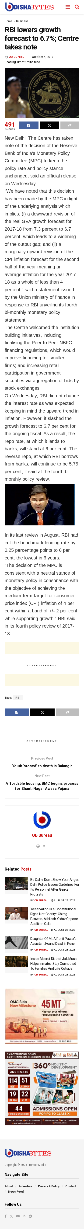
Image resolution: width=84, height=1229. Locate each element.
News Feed (16, 1191)
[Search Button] (77, 7)
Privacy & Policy (49, 1186)
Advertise (25, 1186)
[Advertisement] (42, 648)
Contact (70, 1186)
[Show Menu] (68, 7)
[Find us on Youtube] (18, 1216)
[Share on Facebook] (28, 125)
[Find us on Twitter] (11, 1216)
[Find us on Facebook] (6, 1216)
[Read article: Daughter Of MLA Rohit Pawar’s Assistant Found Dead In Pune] (16, 944)
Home (8, 21)
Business (22, 21)
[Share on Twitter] (50, 125)
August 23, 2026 (64, 900)
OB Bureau (16, 57)
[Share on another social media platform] (69, 125)
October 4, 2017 (42, 57)
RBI (18, 697)
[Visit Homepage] (29, 7)
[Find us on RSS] (24, 1216)
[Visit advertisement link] (42, 1016)
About (9, 1186)
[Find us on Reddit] (30, 1216)
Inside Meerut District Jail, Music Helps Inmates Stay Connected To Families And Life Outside (53, 964)
